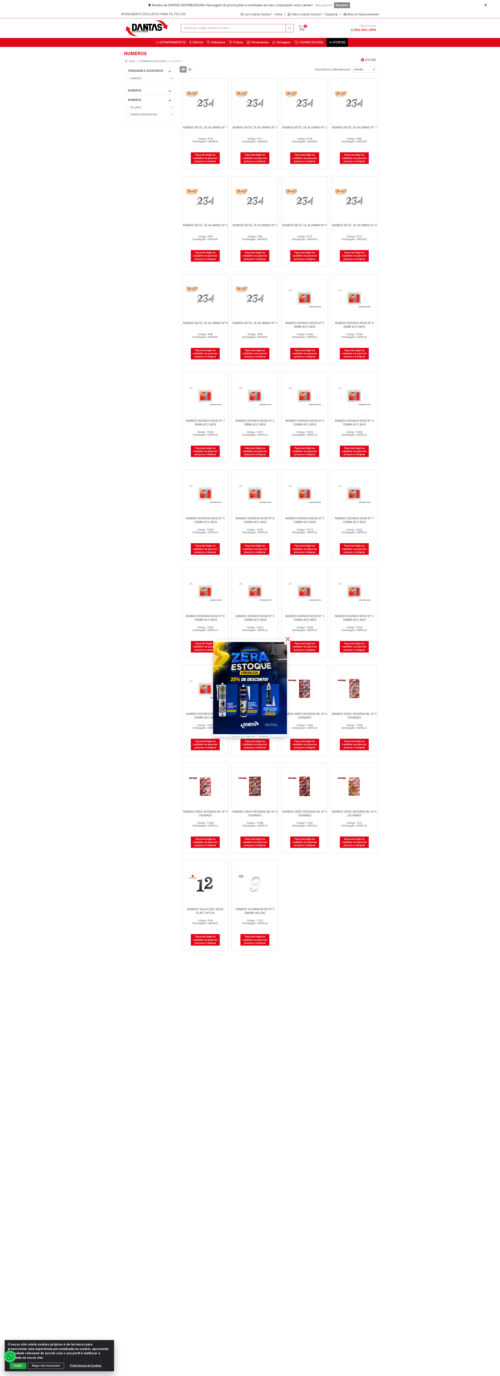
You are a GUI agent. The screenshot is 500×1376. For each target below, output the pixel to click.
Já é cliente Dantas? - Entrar (263, 14)
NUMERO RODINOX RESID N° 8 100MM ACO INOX (255, 520)
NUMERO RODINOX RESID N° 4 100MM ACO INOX (354, 422)
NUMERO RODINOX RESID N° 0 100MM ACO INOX (304, 422)
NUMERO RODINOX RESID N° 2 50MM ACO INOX (255, 422)
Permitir (342, 5)
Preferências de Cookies (86, 1365)
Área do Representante (363, 14)
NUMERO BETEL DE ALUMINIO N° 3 (304, 127)
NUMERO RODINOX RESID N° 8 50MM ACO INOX (354, 325)
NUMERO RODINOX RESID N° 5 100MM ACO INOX (354, 618)
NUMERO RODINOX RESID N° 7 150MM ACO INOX (354, 520)
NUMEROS (134, 90)
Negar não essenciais (46, 1365)
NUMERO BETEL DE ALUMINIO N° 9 (255, 323)
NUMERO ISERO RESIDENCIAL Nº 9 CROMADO (205, 813)
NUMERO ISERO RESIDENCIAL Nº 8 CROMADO (304, 715)
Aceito (18, 1365)
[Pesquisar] (290, 28)
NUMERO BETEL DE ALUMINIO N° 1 (205, 127)
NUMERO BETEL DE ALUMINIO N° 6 (205, 225)
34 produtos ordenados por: (333, 69)
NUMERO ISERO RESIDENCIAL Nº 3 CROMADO (304, 813)
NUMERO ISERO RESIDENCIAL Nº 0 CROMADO (354, 715)
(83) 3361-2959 (365, 30)
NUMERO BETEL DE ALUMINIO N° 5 (255, 225)
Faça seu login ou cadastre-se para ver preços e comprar (205, 158)
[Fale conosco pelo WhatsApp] (10, 1356)
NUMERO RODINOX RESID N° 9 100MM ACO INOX (205, 520)
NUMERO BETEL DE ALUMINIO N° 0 (304, 225)
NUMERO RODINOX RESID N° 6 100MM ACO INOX (205, 715)
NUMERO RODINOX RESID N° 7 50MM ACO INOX (205, 422)
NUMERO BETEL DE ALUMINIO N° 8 (205, 323)
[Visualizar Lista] (189, 69)
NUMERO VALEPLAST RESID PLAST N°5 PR (205, 911)
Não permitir (323, 5)
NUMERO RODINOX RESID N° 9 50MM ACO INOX (304, 325)
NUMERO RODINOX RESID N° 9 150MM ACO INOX (255, 618)
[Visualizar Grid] (183, 69)
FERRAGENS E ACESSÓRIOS (145, 70)
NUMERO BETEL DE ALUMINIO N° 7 (354, 127)
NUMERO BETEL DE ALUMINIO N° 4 (354, 225)
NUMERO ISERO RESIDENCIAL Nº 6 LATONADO (354, 813)
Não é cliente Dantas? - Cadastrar (315, 14)
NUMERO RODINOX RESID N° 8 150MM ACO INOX (205, 618)
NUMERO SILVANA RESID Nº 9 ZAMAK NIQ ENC (255, 911)
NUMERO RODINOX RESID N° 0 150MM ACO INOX (304, 520)
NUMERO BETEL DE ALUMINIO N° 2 (255, 127)
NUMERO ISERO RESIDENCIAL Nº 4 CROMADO (255, 813)
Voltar (370, 60)
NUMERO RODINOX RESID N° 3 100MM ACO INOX (304, 618)
